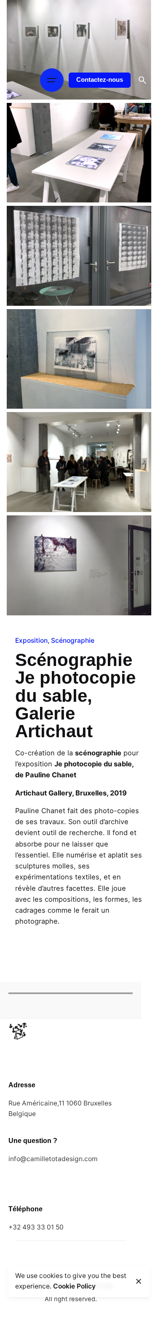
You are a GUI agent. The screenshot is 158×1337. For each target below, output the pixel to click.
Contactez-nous (99, 79)
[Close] (138, 1281)
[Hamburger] (52, 80)
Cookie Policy (74, 1286)
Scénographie (72, 640)
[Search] (142, 80)
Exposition (31, 640)
